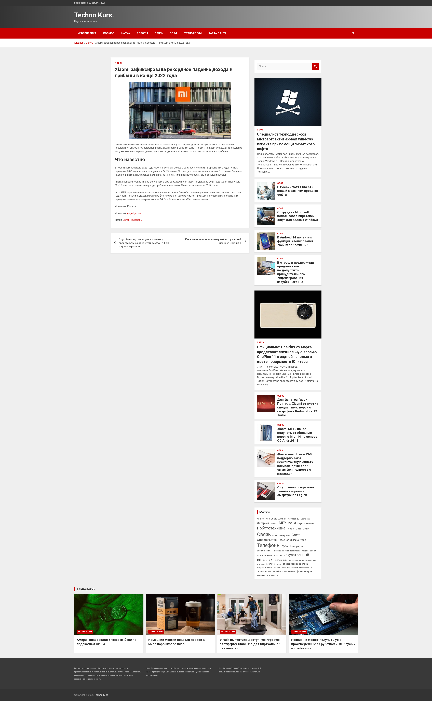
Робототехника (271, 528)
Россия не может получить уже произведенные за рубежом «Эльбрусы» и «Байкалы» (323, 644)
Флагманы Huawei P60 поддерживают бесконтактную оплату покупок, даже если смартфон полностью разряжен (295, 463)
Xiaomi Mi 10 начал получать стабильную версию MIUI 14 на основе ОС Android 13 (297, 434)
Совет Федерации (281, 535)
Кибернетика (87, 33)
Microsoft (271, 518)
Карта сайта (217, 33)
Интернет (263, 523)
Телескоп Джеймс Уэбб (292, 539)
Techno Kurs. (94, 15)
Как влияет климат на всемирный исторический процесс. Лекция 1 (213, 241)
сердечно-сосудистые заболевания (272, 571)
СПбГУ (298, 529)
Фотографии (296, 546)
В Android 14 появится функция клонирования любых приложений (295, 241)
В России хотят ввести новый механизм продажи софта (297, 191)
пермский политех (268, 567)
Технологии (193, 33)
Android (260, 519)
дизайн (313, 551)
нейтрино (271, 564)
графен (305, 551)
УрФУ (285, 546)
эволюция (261, 575)
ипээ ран (278, 555)
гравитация (295, 551)
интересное (267, 555)
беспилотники (264, 551)
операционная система (295, 563)
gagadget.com (135, 213)
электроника (272, 575)
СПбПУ (306, 529)
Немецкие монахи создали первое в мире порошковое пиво (176, 642)
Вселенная (305, 519)
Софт (173, 33)
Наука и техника (306, 523)
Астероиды (293, 519)
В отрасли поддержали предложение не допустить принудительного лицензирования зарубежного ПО (295, 272)
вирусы (285, 551)
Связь (159, 33)
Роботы (142, 33)
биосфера (277, 551)
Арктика (282, 519)
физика (291, 571)
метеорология (295, 560)
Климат (274, 523)
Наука (125, 33)
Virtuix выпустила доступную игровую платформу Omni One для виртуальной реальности (250, 644)
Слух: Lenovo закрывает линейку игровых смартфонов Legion (296, 491)
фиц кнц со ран (304, 571)
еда (259, 555)
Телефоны (136, 220)
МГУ (282, 523)
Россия (290, 529)
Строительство (267, 539)
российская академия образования (297, 568)
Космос (109, 33)
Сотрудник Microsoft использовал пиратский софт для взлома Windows (297, 216)
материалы (281, 560)
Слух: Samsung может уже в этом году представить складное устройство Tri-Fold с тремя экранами (144, 243)
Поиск (315, 66)
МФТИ (292, 523)
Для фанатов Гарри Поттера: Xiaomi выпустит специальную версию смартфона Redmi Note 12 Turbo (297, 407)
